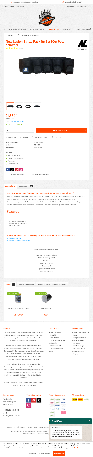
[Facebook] (8, 169)
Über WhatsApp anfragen (40, 174)
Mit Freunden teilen (17, 174)
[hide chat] (89, 421)
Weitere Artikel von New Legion (19, 240)
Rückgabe (53, 343)
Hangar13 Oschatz (79, 338)
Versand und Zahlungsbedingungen (58, 339)
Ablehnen (32, 453)
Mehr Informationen (80, 448)
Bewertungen (25, 186)
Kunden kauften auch (26, 285)
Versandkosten (41, 431)
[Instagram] (21, 169)
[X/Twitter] (12, 169)
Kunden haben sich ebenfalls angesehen (52, 285)
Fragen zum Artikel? (40, 137)
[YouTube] (33, 400)
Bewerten (57, 137)
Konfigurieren (59, 453)
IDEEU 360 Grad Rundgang (78, 341)
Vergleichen (12, 137)
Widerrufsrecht (55, 346)
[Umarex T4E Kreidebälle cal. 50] (18, 298)
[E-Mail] (16, 169)
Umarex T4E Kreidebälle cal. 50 (18, 308)
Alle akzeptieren (44, 453)
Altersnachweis (55, 332)
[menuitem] (83, 6)
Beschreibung (10, 186)
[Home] (5, 29)
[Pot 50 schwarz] (46, 298)
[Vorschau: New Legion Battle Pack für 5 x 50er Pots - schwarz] (10, 106)
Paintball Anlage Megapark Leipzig (79, 347)
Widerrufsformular (56, 348)
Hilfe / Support (21, 427)
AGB (51, 351)
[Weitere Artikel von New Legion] (82, 45)
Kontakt (53, 335)
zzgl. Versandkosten (18, 121)
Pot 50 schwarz (46, 308)
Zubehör (9, 285)
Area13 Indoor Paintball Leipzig (81, 333)
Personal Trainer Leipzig (78, 352)
